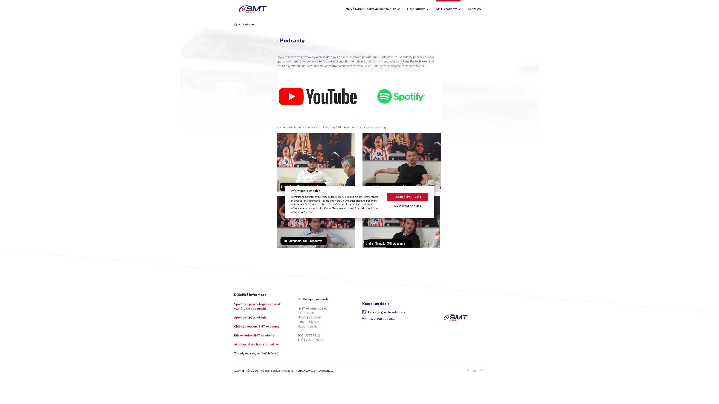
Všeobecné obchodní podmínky (256, 344)
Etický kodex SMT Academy (254, 335)
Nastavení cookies (407, 206)
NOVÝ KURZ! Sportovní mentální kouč (373, 9)
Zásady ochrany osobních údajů (256, 353)
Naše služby (416, 9)
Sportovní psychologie (250, 318)
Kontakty (474, 9)
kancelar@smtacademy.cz (386, 312)
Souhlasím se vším (408, 197)
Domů (235, 24)
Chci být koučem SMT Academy (256, 327)
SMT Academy (446, 9)
